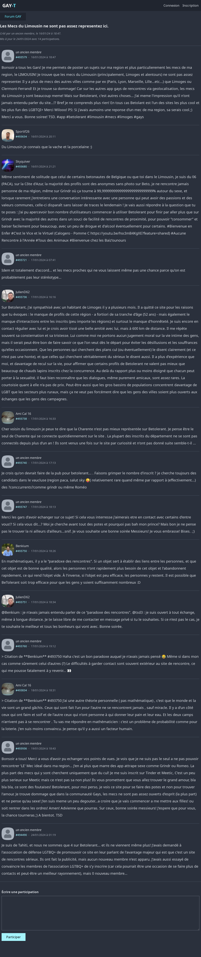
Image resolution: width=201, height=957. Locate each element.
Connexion (171, 5)
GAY (7, 5)
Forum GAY (13, 16)
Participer (13, 937)
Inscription (191, 5)
